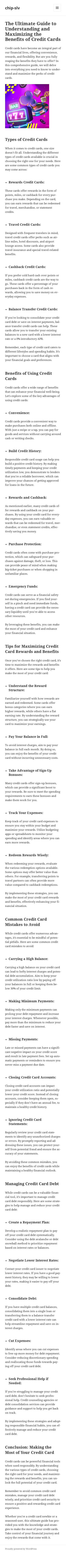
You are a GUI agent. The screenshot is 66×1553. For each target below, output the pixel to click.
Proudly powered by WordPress (21, 1548)
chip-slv (12, 7)
